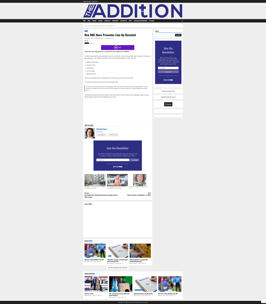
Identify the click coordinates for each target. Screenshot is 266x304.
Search (157, 31)
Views (89, 21)
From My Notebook (139, 290)
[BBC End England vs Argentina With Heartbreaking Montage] (140, 251)
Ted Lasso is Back (89, 294)
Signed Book (115, 21)
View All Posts (113, 135)
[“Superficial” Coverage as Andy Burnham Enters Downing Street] (117, 251)
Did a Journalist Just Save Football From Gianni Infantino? (119, 294)
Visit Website (101, 135)
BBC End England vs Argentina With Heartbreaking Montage (139, 260)
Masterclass (123, 21)
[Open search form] (182, 21)
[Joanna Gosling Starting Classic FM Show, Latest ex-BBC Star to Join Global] (117, 180)
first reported (88, 58)
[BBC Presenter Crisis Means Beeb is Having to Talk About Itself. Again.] (95, 180)
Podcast (100, 21)
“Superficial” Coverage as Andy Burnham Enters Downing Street (117, 260)
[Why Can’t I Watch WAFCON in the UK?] (95, 251)
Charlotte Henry (89, 38)
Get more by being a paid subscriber (118, 267)
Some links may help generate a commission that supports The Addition (107, 51)
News (84, 21)
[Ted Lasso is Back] (96, 284)
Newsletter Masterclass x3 (168, 97)
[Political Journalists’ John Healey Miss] (145, 284)
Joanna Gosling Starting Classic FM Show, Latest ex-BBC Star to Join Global (116, 187)
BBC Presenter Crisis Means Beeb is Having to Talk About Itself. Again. (95, 187)
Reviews (94, 21)
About (130, 21)
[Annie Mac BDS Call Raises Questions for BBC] (139, 180)
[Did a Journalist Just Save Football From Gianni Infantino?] (120, 284)
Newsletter (107, 21)
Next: (139, 194)
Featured (88, 256)
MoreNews (138, 302)
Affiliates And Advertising (140, 21)
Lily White (151, 21)
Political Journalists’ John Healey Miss (143, 294)
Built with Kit (117, 166)
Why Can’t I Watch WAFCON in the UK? (94, 260)
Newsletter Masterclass (168, 91)
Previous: (101, 195)
